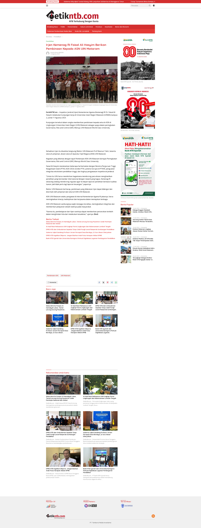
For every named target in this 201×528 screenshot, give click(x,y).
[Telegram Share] (111, 282)
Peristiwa (99, 27)
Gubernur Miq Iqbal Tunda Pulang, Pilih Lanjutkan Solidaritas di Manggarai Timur (68, 2)
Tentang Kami (97, 31)
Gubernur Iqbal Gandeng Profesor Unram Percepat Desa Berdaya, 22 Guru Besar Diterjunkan (78, 232)
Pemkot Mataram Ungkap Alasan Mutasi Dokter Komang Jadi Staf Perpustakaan (143, 230)
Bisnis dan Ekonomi (122, 27)
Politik (63, 27)
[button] (150, 5)
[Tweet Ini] (103, 282)
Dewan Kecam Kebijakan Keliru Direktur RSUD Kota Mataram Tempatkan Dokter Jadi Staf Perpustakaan (144, 249)
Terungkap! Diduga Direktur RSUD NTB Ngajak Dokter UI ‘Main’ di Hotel (142, 259)
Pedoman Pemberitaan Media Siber (59, 31)
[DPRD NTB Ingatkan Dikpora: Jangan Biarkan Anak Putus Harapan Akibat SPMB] (82, 320)
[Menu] (47, 5)
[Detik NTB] (72, 16)
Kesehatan (108, 27)
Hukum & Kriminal (86, 27)
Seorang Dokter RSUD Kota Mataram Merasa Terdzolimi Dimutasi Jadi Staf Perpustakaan (142, 220)
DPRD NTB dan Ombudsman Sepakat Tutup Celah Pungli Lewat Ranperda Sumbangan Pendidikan (80, 229)
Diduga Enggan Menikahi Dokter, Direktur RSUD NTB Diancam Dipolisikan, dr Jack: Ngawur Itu (143, 211)
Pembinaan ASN (52, 275)
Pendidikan (50, 41)
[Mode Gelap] (154, 5)
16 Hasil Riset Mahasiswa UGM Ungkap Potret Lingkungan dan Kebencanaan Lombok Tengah (78, 226)
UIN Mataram (65, 275)
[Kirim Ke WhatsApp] (116, 282)
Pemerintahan (72, 27)
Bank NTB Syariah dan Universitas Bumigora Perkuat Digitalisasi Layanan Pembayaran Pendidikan (80, 238)
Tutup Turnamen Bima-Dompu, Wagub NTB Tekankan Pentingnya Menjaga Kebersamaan (137, 2)
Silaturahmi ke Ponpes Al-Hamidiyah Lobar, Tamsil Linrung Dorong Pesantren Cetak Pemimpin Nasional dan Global (79, 223)
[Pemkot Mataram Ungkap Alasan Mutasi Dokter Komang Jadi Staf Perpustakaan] (126, 231)
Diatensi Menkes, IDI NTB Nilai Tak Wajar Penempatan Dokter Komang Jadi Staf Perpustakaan (144, 240)
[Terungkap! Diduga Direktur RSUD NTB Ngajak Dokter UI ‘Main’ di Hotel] (126, 259)
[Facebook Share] (99, 282)
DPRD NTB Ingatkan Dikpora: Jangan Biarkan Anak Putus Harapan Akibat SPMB (74, 235)
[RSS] (153, 516)
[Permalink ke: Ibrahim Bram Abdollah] (47, 53)
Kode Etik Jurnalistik (82, 31)
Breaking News (52, 27)
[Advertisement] (82, 257)
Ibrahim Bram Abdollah (57, 52)
